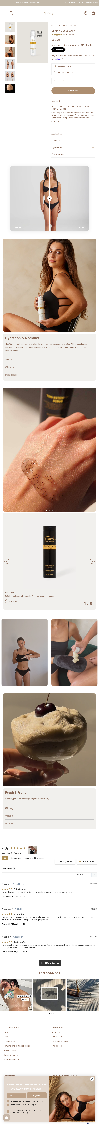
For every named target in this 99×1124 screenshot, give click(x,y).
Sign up (36, 1095)
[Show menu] (6, 13)
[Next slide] (92, 561)
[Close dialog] (92, 1079)
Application (56, 134)
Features (55, 140)
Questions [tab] (7, 869)
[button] (46, 510)
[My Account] (86, 13)
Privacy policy (10, 1050)
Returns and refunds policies (17, 1046)
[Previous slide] (6, 561)
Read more (56, 121)
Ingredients (56, 147)
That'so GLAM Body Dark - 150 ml (14, 896)
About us (55, 1032)
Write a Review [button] (88, 862)
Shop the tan (10, 1041)
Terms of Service (11, 1055)
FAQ (6, 1032)
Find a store (56, 1046)
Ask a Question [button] (66, 862)
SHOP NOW (12, 601)
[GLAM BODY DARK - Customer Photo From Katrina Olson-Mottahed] (32, 850)
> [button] (50, 963)
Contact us (56, 1037)
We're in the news (59, 1041)
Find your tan (57, 154)
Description (56, 101)
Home (53, 26)
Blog (6, 1037)
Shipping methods (12, 1059)
